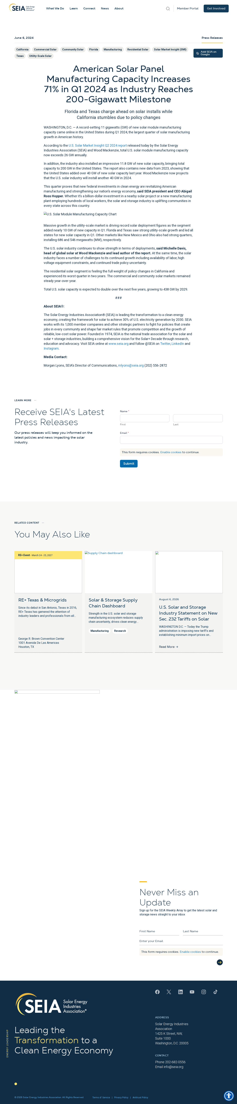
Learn (74, 8)
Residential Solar (137, 49)
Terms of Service (101, 1097)
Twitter (165, 344)
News (105, 8)
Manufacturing (113, 49)
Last (175, 424)
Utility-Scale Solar (40, 55)
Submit (128, 463)
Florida (93, 49)
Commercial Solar (45, 49)
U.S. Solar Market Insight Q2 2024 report (98, 145)
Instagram (51, 348)
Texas (20, 55)
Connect (89, 8)
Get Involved (216, 8)
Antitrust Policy (140, 1097)
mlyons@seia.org (131, 365)
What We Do (55, 8)
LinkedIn (178, 344)
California (22, 49)
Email (124, 433)
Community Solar (73, 49)
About (118, 8)
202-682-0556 (175, 1062)
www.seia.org (118, 344)
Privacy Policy (121, 1097)
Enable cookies (170, 452)
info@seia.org (173, 1067)
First (123, 424)
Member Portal (187, 8)
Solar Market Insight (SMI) (170, 49)
